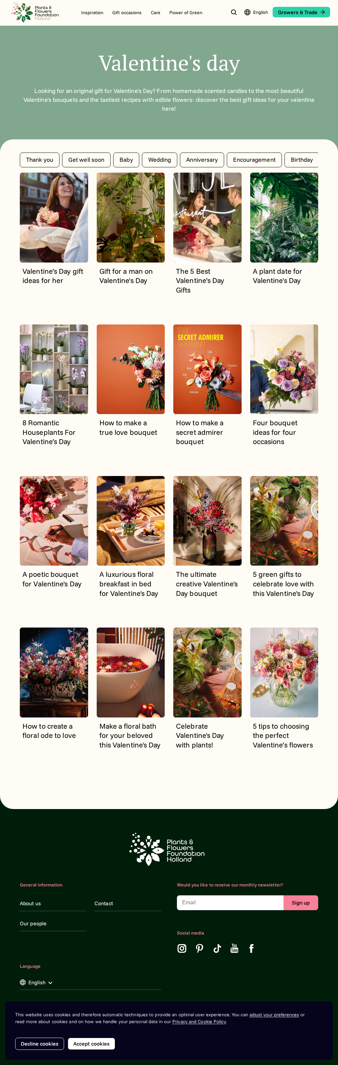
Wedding (159, 159)
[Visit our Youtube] (234, 948)
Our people (33, 923)
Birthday (302, 159)
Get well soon (86, 159)
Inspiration (92, 12)
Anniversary (202, 159)
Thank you (39, 159)
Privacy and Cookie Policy (199, 1021)
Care (155, 12)
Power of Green (185, 12)
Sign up (301, 902)
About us (30, 903)
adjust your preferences (274, 1015)
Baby (126, 159)
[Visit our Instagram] (182, 948)
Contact (103, 903)
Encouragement (254, 159)
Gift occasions (127, 12)
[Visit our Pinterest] (200, 948)
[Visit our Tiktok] (217, 948)
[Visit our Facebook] (251, 948)
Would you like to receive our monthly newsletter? (230, 885)
